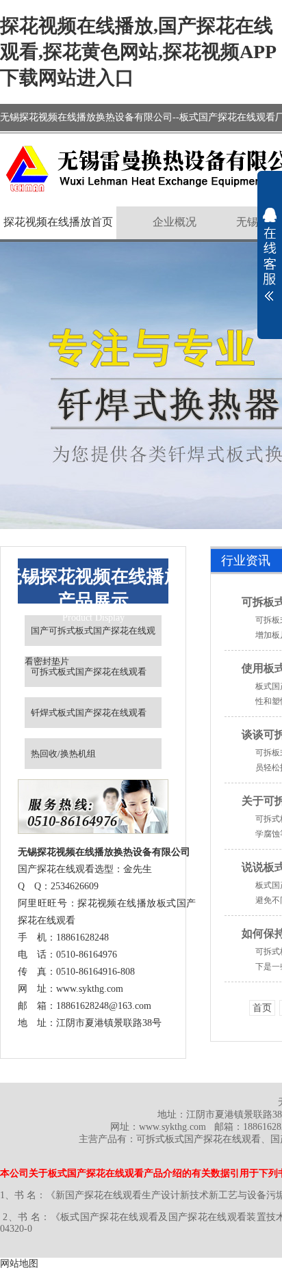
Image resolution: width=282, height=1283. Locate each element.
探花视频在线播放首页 (58, 222)
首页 (262, 1008)
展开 (269, 254)
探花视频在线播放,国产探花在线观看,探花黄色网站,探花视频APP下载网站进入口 (138, 51)
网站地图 (19, 1263)
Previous (24, 385)
